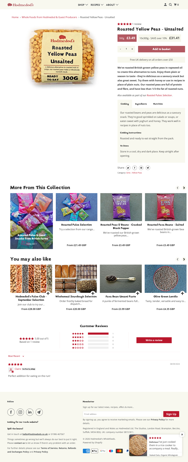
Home (15, 17)
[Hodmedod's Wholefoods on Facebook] (11, 412)
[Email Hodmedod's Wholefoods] (40, 412)
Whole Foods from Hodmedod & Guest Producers (49, 17)
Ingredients (141, 104)
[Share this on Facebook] (134, 168)
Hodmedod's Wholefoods (102, 438)
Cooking (125, 104)
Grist (128, 172)
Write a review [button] (154, 340)
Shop (81, 5)
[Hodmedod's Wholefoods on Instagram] (21, 412)
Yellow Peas (137, 172)
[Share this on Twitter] (127, 168)
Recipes (96, 5)
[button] (125, 24)
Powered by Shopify (92, 442)
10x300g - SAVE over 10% (160, 38)
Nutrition (158, 104)
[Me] (165, 5)
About (111, 5)
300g (127, 38)
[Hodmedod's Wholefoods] (20, 5)
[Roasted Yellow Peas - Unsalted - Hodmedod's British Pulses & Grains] (63, 56)
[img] (15, 364)
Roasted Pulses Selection (159, 95)
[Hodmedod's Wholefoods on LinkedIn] (30, 412)
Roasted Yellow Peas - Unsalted (150, 29)
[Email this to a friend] (147, 168)
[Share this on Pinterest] (140, 168)
